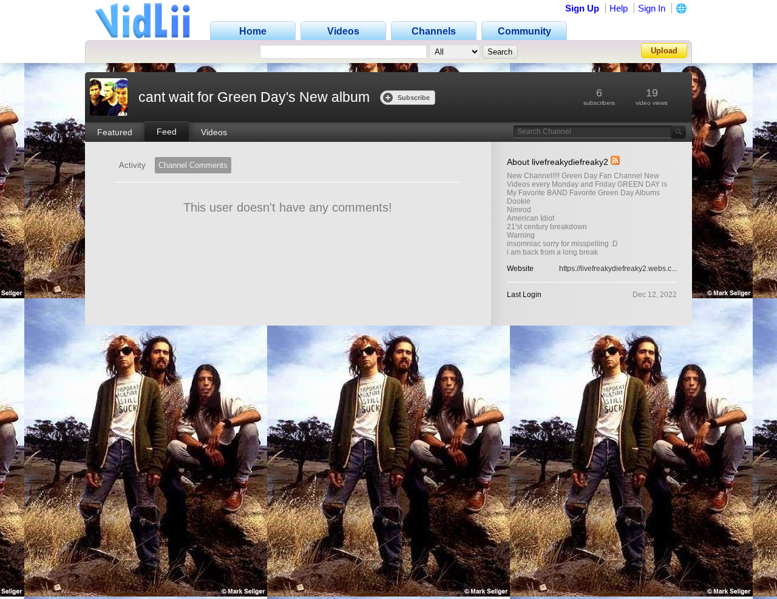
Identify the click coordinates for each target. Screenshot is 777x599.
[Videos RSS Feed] (615, 162)
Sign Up (582, 8)
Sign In (651, 8)
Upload (664, 50)
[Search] (678, 131)
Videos (214, 132)
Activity (132, 165)
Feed (167, 131)
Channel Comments (193, 165)
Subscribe (414, 97)
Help (618, 8)
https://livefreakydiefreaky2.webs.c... (618, 268)
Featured (114, 132)
